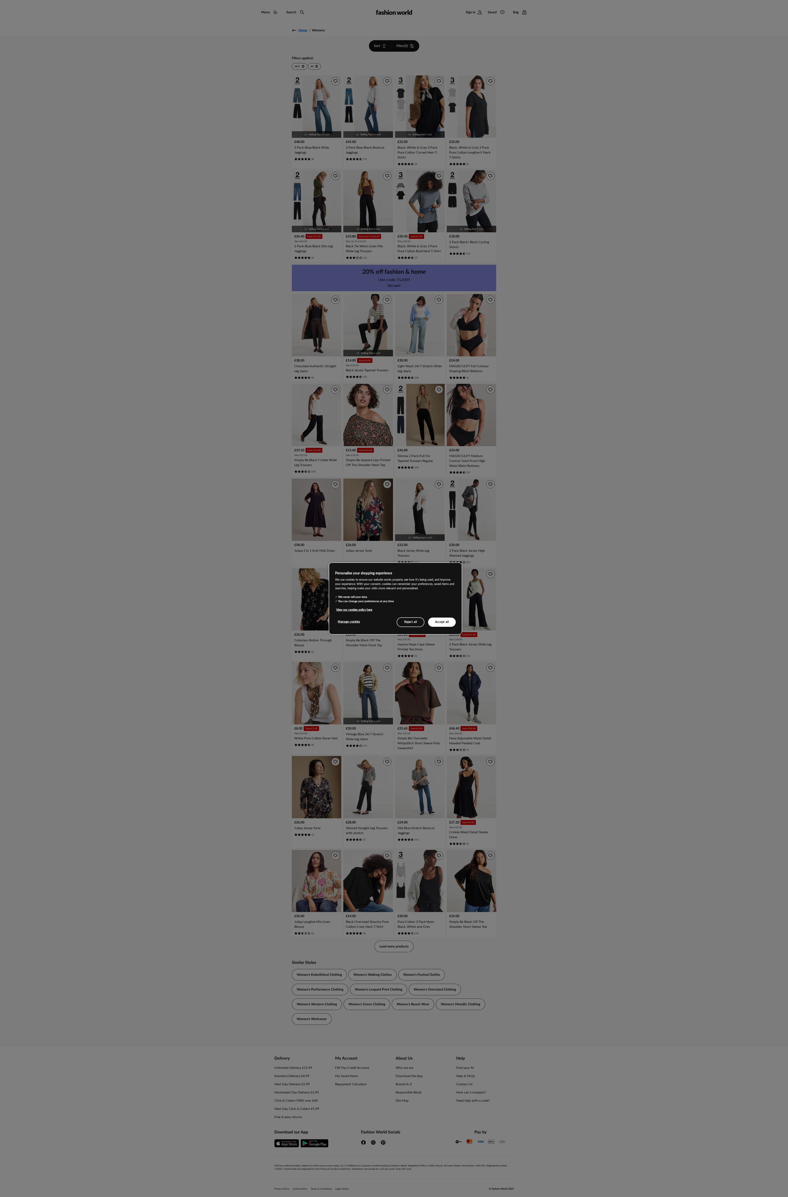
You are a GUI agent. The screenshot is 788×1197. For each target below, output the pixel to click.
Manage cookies (349, 621)
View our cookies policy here (354, 609)
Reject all (410, 621)
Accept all (442, 621)
